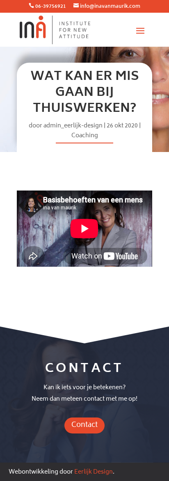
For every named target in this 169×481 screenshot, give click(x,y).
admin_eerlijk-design (73, 126)
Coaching (84, 136)
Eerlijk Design (93, 472)
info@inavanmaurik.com (110, 6)
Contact (84, 425)
